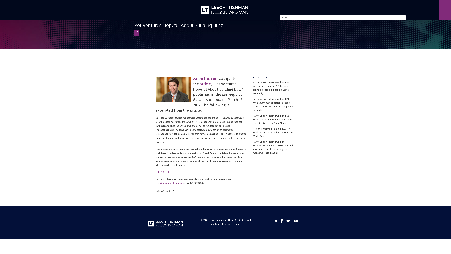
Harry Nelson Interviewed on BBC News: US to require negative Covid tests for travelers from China (272, 119)
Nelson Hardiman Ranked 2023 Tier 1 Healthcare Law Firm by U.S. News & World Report (273, 132)
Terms (227, 224)
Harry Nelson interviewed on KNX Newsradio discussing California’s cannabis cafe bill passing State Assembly (271, 88)
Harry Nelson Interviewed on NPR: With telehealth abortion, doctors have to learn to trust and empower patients (273, 105)
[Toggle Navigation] (445, 10)
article (205, 84)
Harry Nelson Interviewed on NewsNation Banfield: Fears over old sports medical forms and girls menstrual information (273, 147)
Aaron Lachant (205, 78)
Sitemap (236, 224)
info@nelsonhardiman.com (170, 183)
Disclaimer (216, 224)
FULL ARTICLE (162, 172)
